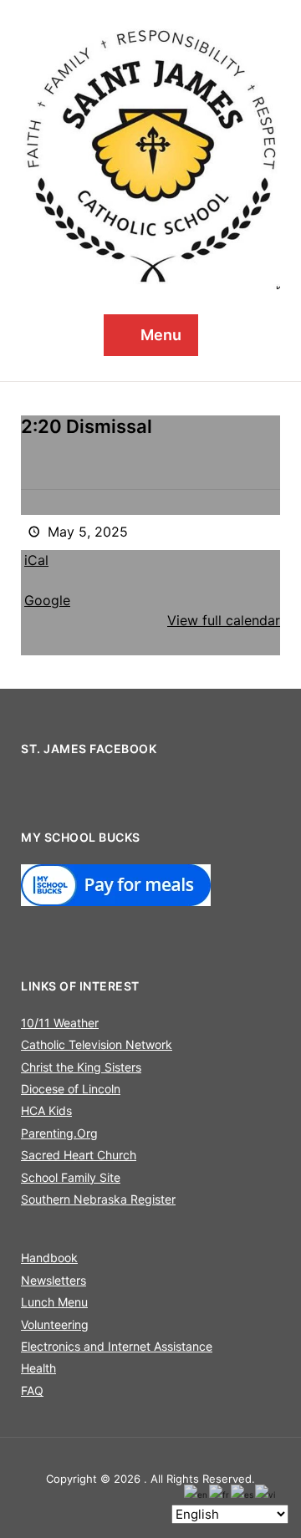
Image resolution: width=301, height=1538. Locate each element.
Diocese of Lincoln (70, 1089)
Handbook (49, 1257)
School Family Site (70, 1177)
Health (38, 1368)
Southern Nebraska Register (98, 1199)
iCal (36, 560)
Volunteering (55, 1324)
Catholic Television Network (96, 1044)
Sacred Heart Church (78, 1155)
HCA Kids (46, 1110)
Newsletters (53, 1280)
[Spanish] (243, 1494)
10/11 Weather (60, 1023)
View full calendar (223, 620)
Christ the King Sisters (81, 1067)
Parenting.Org (59, 1133)
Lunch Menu (54, 1302)
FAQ (32, 1390)
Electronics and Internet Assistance (116, 1346)
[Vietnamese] (266, 1494)
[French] (220, 1494)
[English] (196, 1494)
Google (47, 600)
